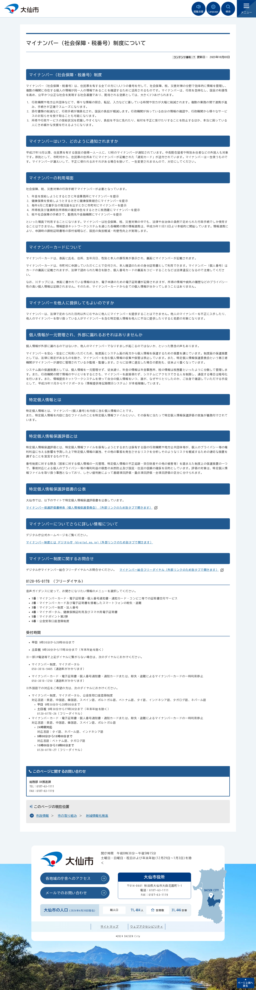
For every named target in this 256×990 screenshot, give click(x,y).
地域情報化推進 (97, 815)
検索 (228, 11)
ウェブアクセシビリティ (146, 926)
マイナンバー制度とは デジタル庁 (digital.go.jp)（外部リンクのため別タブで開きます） (89, 542)
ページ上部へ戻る (245, 984)
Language (213, 11)
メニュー (246, 12)
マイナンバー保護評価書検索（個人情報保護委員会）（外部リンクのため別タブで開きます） (89, 507)
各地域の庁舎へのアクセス (68, 878)
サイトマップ (109, 926)
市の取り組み (67, 815)
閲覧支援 (198, 11)
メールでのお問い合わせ (66, 893)
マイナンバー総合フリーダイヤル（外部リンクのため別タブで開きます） (169, 569)
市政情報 (42, 815)
